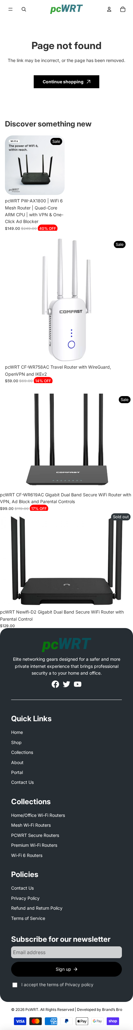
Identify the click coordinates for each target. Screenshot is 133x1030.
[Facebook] (55, 684)
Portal (17, 772)
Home (17, 732)
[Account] (109, 9)
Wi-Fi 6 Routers (26, 855)
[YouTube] (77, 684)
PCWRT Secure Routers (35, 835)
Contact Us (22, 782)
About (17, 762)
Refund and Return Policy (36, 908)
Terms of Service (28, 918)
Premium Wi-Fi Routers (34, 845)
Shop (16, 742)
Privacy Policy (25, 898)
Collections (22, 752)
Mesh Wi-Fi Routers (31, 825)
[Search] (24, 9)
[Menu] (10, 9)
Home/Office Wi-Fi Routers (38, 815)
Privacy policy (79, 984)
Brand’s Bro (112, 1009)
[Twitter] (66, 684)
